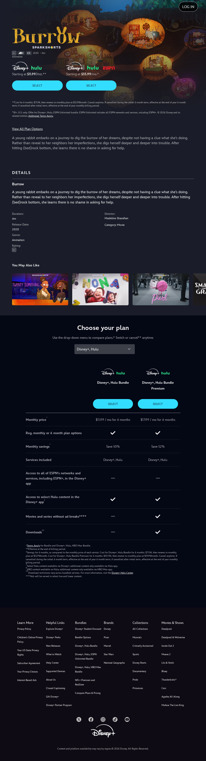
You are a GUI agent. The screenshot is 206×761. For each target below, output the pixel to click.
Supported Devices (55, 671)
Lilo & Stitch (168, 662)
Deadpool (167, 629)
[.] (78, 719)
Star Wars (109, 654)
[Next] (199, 288)
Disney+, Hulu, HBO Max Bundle (88, 669)
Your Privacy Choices (27, 671)
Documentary (139, 671)
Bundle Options (83, 637)
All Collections (140, 629)
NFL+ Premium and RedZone (85, 682)
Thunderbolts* (169, 679)
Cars (164, 688)
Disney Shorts (139, 662)
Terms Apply (33, 545)
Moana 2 (166, 654)
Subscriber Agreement (28, 663)
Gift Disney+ (52, 696)
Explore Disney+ (54, 629)
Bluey (164, 671)
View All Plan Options (27, 129)
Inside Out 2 (168, 645)
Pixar (106, 637)
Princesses (138, 688)
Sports (136, 654)
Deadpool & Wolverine (173, 637)
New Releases (53, 645)
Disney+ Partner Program (59, 705)
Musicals (137, 637)
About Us (51, 679)
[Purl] (161, 289)
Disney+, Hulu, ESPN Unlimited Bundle (86, 656)
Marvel (107, 645)
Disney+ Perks (53, 637)
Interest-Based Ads (27, 680)
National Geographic (114, 662)
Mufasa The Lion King (173, 705)
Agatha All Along (171, 696)
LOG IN (188, 7)
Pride (135, 679)
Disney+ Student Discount (88, 629)
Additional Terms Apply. (40, 116)
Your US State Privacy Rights (28, 652)
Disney (107, 629)
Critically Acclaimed (143, 645)
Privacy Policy (24, 629)
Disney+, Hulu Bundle (86, 645)
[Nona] (100, 289)
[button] (59, 623)
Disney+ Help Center (122, 572)
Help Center (52, 662)
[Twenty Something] (40, 289)
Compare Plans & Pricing (88, 693)
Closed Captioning (55, 688)
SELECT (37, 85)
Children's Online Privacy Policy (30, 639)
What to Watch (53, 654)
